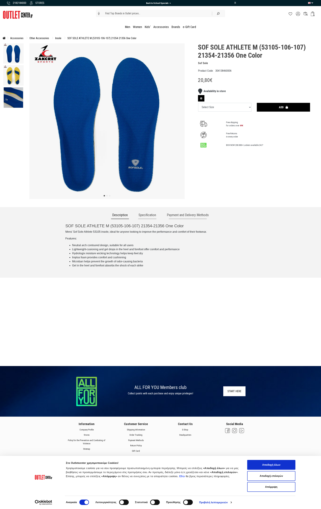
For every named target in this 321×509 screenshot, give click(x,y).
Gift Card (136, 451)
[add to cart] (312, 13)
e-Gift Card (189, 27)
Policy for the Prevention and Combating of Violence (86, 442)
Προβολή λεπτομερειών (213, 502)
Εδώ (182, 476)
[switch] (124, 502)
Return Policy (136, 445)
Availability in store (215, 91)
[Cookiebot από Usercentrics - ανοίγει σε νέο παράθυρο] (43, 502)
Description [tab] (120, 215)
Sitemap (86, 449)
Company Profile (87, 429)
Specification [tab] (147, 215)
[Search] (218, 13)
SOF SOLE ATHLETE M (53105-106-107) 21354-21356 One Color (101, 38)
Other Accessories (39, 38)
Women (137, 27)
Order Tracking (135, 435)
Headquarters (185, 435)
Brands (176, 27)
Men (127, 27)
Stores (86, 435)
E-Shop (185, 429)
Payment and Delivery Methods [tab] (188, 215)
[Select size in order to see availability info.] (201, 98)
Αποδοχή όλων (271, 464)
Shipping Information (136, 429)
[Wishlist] (290, 13)
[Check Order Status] (305, 13)
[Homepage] (4, 38)
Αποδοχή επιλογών (271, 475)
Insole (58, 38)
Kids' (148, 27)
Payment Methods (136, 440)
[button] (98, 13)
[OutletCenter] (18, 14)
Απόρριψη (271, 486)
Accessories (161, 27)
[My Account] (298, 13)
